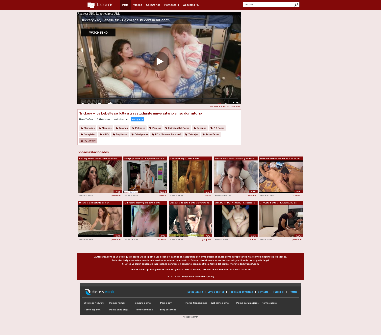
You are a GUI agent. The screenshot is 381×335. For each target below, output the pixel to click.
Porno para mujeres (247, 303)
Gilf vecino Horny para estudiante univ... (142, 203)
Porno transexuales (196, 303)
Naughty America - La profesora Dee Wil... (144, 158)
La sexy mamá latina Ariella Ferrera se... (98, 158)
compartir (137, 119)
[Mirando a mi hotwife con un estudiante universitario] (100, 220)
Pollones (140, 128)
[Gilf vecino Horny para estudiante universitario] (145, 220)
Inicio (125, 5)
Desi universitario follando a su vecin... (280, 158)
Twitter (293, 292)
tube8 (163, 195)
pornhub (116, 239)
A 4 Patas (219, 128)
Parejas (156, 128)
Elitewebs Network (94, 303)
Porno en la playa (119, 309)
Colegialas (89, 134)
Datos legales (195, 292)
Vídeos (137, 5)
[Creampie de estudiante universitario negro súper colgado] (190, 220)
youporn (116, 195)
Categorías (153, 5)
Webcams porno (220, 303)
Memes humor (117, 303)
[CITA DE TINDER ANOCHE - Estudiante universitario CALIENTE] (236, 220)
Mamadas (89, 128)
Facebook (278, 292)
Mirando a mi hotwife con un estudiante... (94, 203)
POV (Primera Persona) (168, 134)
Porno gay (166, 303)
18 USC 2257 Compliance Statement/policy (190, 276)
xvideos (252, 195)
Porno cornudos (144, 309)
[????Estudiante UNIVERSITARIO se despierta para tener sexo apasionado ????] (281, 220)
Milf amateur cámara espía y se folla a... (234, 158)
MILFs (106, 134)
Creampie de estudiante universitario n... (189, 203)
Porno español (92, 309)
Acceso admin (190, 317)
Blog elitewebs (168, 309)
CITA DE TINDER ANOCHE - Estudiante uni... (235, 203)
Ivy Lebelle (90, 140)
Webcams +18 (191, 5)
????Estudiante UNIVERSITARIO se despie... (278, 203)
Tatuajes (193, 134)
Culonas (123, 128)
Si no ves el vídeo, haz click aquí (225, 106)
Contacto (263, 292)
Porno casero (269, 303)
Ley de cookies (216, 292)
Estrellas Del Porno (179, 128)
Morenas (107, 128)
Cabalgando (141, 134)
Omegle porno (143, 303)
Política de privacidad (241, 292)
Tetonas (201, 128)
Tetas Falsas (212, 134)
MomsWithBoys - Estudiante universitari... (184, 158)
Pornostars (171, 5)
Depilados (121, 134)
